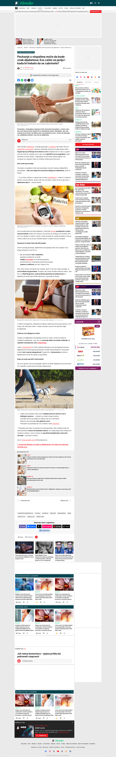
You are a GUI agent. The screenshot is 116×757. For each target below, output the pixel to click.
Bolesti (26, 47)
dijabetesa (30, 147)
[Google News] (99, 77)
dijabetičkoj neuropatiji (25, 149)
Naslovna (19, 47)
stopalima (52, 147)
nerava (53, 231)
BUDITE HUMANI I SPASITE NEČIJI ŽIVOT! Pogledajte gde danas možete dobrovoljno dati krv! (52, 11)
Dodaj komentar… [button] (27, 661)
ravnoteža (29, 259)
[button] (67, 68)
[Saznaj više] (72, 722)
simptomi (53, 513)
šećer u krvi (40, 516)
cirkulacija (31, 516)
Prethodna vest (25, 500)
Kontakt (39, 747)
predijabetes (52, 177)
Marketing (33, 747)
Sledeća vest (64, 500)
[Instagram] (81, 77)
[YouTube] (88, 77)
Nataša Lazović (29, 67)
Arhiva (62, 747)
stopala (37, 513)
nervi (69, 513)
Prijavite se (42, 735)
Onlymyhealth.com (28, 440)
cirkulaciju (55, 423)
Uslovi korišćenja (80, 747)
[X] (84, 77)
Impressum (45, 747)
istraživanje (26, 347)
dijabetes (45, 513)
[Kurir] (24, 3)
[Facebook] (77, 77)
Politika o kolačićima (54, 747)
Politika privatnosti (70, 747)
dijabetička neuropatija (25, 513)
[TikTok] (91, 77)
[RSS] (95, 77)
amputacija (42, 343)
